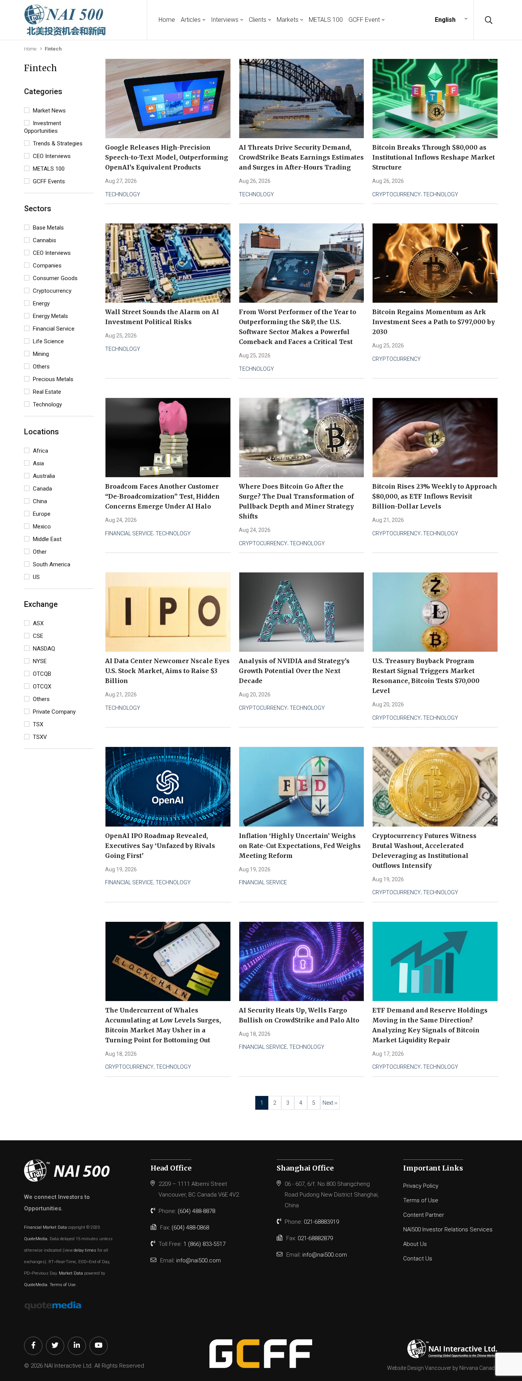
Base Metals (47, 227)
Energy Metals (49, 316)
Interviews (224, 19)
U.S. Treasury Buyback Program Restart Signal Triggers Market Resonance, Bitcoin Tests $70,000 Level (426, 676)
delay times (85, 1250)
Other (39, 551)
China (39, 501)
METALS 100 (326, 19)
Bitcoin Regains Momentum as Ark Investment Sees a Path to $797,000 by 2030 (433, 322)
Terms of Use (63, 1284)
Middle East (46, 539)
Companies (46, 265)
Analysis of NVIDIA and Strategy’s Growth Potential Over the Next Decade (294, 671)
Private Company (53, 711)
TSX (37, 724)
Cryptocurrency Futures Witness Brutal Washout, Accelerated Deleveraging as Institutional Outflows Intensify (424, 850)
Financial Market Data (45, 1227)
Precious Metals (52, 379)
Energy (40, 303)
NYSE (39, 661)
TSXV (39, 737)
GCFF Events (48, 181)
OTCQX (41, 686)
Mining (40, 354)
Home (167, 19)
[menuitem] (450, 20)
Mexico (41, 526)
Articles (191, 19)
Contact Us (417, 1258)
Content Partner (423, 1214)
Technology (46, 404)
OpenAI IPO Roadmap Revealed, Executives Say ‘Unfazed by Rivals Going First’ (160, 845)
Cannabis (43, 240)
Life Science (47, 341)
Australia (43, 476)
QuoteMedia (35, 1238)
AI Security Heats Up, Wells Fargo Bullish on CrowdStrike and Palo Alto (299, 1015)
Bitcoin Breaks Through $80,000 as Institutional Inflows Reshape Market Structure (433, 157)
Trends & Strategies (57, 143)
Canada (41, 488)
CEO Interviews (51, 156)
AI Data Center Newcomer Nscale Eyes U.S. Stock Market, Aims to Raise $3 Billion (167, 671)
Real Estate (46, 391)
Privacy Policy (420, 1185)
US (35, 577)
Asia (37, 463)
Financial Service (53, 328)
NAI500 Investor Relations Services (448, 1229)
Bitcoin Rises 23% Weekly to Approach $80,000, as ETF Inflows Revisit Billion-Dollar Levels (434, 496)
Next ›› (330, 1103)
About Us (415, 1244)
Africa (39, 450)
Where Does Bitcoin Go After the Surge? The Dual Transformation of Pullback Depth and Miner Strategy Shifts (296, 501)
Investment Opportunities (42, 127)
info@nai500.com (198, 1260)
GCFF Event (364, 19)
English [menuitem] (445, 19)
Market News (48, 110)
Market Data (71, 1273)
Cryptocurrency (51, 290)
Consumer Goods (54, 278)
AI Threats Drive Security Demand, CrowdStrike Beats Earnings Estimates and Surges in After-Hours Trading (301, 157)
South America (50, 564)
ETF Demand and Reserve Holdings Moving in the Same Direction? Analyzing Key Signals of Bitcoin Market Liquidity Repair (430, 1025)
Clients (257, 19)
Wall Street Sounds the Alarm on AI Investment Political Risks (162, 317)
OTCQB (41, 673)
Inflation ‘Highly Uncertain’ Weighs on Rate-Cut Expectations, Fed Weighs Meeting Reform (300, 845)
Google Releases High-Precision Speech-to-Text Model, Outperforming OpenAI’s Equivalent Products (166, 157)
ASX (37, 623)
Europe (40, 513)
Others (40, 366)
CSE (37, 636)
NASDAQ (43, 648)
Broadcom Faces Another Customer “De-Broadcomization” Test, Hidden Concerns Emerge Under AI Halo (162, 496)
